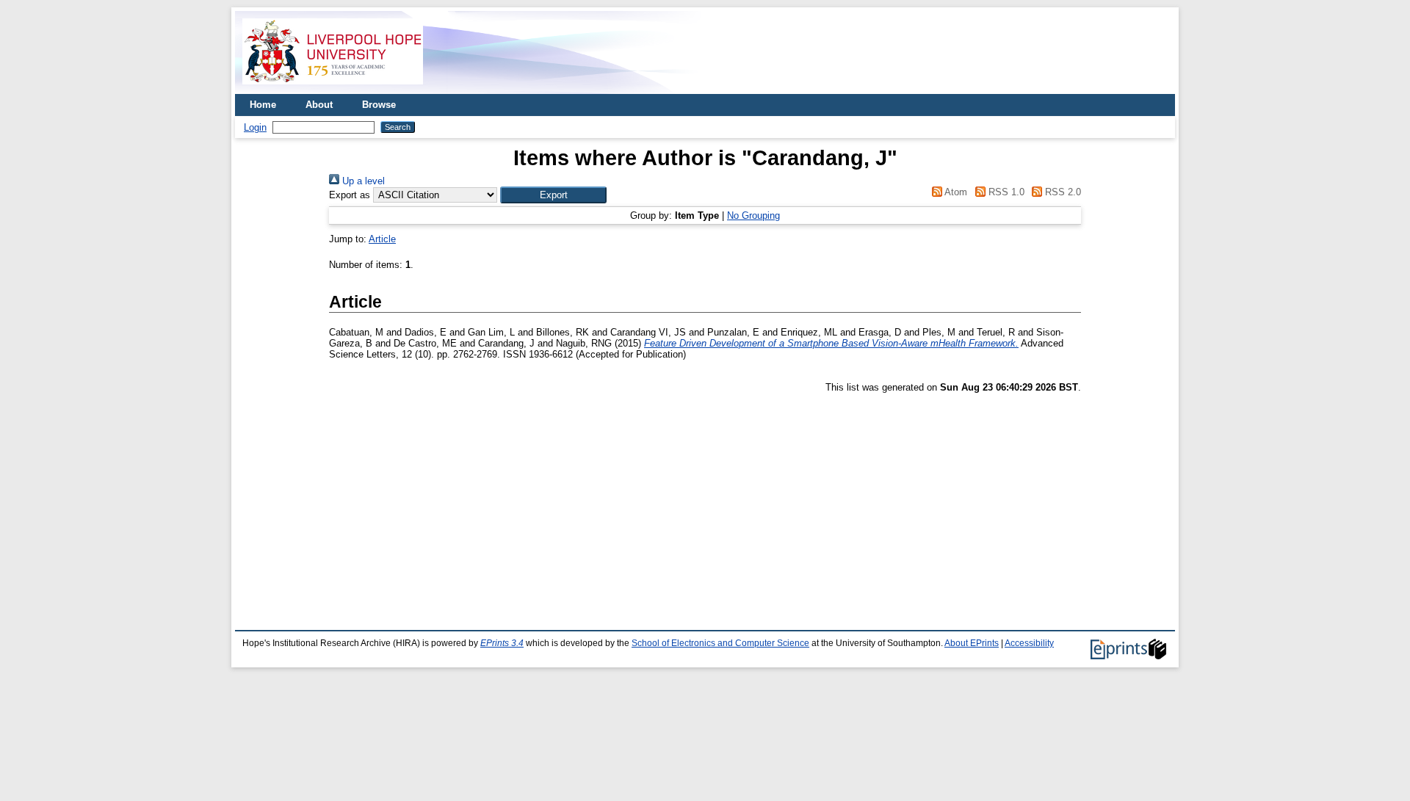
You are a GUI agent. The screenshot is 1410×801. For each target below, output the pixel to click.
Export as (349, 194)
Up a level (362, 180)
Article (382, 238)
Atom (954, 191)
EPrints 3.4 (502, 643)
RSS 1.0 (1005, 191)
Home (263, 104)
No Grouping (753, 215)
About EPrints (971, 643)
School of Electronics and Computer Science (720, 643)
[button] (553, 194)
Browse (379, 104)
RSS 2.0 (1061, 191)
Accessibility (1029, 643)
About (319, 104)
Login (255, 127)
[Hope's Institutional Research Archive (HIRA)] (332, 88)
